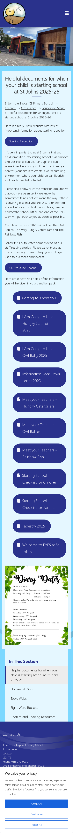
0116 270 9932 (20, 761)
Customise (36, 814)
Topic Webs (19, 698)
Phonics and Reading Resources (33, 717)
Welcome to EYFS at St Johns (40, 548)
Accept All (36, 804)
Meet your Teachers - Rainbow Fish (39, 453)
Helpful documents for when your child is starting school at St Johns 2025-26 (34, 675)
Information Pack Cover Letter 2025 (41, 377)
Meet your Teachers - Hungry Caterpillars (39, 402)
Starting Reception (21, 141)
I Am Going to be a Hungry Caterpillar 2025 (37, 323)
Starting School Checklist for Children (39, 479)
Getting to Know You (39, 297)
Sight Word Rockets (24, 707)
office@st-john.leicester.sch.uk (27, 765)
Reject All (37, 824)
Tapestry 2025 (33, 525)
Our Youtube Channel (23, 268)
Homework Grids (22, 689)
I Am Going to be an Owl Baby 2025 (38, 352)
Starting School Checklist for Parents (38, 504)
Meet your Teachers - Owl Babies (39, 428)
